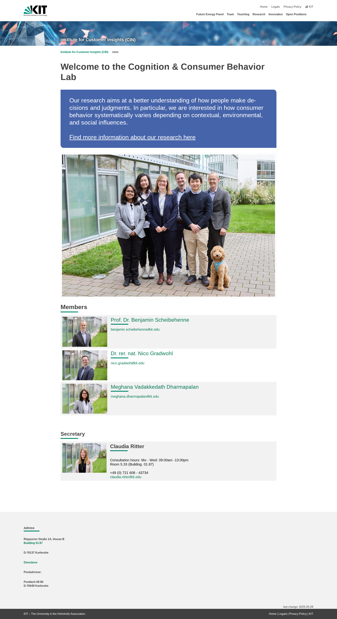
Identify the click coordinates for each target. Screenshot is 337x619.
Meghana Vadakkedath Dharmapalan (155, 387)
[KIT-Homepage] (35, 10)
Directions (30, 562)
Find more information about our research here (132, 137)
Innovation (276, 14)
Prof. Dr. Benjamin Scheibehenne (150, 320)
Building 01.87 (33, 542)
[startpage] (312, 14)
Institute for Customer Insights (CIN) (98, 39)
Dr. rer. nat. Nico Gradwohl (142, 353)
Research (259, 14)
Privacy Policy (292, 6)
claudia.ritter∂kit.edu (125, 477)
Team (230, 14)
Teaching (243, 14)
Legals (275, 6)
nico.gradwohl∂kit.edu (127, 363)
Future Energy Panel (210, 14)
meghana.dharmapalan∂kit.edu (135, 396)
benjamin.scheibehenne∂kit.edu (135, 329)
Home (263, 6)
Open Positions (296, 14)
